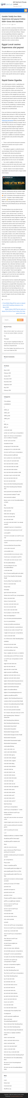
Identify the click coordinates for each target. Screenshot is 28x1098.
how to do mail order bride (10, 606)
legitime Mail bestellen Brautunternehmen (13, 681)
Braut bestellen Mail (8, 507)
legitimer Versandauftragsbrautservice (13, 692)
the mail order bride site (9, 967)
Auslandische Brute (8, 443)
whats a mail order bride (9, 1049)
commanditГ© (7, 533)
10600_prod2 (7, 415)
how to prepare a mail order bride (11, 612)
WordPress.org (7, 1088)
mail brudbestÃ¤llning (9, 746)
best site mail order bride (9, 481)
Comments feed (7, 1085)
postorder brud (7, 886)
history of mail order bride (10, 601)
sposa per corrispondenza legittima (12, 964)
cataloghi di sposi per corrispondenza (12, 527)
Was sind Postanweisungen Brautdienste (13, 1029)
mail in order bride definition (10, 752)
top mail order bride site (9, 987)
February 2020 (7, 390)
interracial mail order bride (10, 644)
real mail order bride (8, 913)
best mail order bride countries (11, 463)
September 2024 (8, 384)
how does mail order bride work (11, 604)
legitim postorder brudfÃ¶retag (11, 672)
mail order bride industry (9, 775)
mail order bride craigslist (10, 760)
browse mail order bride (9, 516)
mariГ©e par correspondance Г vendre (13, 809)
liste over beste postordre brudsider (12, 709)
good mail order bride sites (10, 592)
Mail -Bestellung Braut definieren (11, 720)
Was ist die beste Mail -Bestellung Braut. (13, 1024)
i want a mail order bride (9, 635)
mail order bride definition (10, 766)
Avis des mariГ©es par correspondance (13, 452)
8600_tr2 (6, 427)
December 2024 (7, 378)
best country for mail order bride (11, 460)
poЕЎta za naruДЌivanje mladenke (12, 901)
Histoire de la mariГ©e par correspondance (14, 595)
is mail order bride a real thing (11, 647)
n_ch (5, 832)
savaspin (6, 922)
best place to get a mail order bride (12, 475)
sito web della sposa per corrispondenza (13, 951)
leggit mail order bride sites (10, 663)
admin (14, 24)
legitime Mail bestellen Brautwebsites (12, 683)
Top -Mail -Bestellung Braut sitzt (11, 970)
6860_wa (6, 424)
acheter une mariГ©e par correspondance (13, 433)
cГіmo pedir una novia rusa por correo (13, 559)
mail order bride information (10, 778)
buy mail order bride (8, 519)
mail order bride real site (9, 783)
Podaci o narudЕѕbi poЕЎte (10, 865)
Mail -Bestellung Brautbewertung (11, 723)
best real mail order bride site (10, 478)
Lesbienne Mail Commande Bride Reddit (13, 701)
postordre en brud (8, 895)
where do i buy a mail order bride (11, 1052)
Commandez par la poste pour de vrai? (13, 530)
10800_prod (6, 418)
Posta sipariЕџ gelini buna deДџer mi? (13, 868)
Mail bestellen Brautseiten (10, 737)
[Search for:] (10, 320)
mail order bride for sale (9, 772)
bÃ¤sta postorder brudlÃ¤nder (11, 455)
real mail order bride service (10, 916)
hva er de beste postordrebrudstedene (13, 618)
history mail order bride (9, 598)
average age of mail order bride (11, 446)
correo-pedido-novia (8, 551)
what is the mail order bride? (10, 1046)
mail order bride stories (9, 789)
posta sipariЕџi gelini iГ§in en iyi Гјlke (12, 871)
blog (5, 505)
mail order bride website (9, 792)
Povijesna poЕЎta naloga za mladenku (13, 898)
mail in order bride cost (9, 749)
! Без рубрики (7, 401)
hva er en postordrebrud (9, 621)
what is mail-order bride (9, 1043)
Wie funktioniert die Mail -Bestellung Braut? (14, 1054)
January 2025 (7, 376)
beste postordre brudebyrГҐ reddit (12, 494)
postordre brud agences (9, 889)
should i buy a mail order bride (11, 930)
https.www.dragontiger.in (9, 615)
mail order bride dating (9, 763)
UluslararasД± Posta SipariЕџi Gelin (12, 1010)
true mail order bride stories (10, 1007)
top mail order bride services (10, 984)
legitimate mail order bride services (12, 675)
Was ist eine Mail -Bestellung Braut (12, 1027)
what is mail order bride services (11, 1040)
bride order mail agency (9, 513)
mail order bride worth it (9, 798)
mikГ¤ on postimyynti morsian (11, 829)
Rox (5, 336)
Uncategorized (7, 299)
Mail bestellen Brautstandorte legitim (12, 740)
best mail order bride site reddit (11, 466)
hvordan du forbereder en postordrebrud (13, 627)
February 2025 (7, 373)
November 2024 (7, 381)
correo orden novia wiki (9, 548)
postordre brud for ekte (9, 892)
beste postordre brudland (10, 497)
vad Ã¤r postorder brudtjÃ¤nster (11, 1016)
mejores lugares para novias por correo (13, 822)
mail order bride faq (8, 769)
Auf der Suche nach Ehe (9, 440)
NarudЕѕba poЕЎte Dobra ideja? (11, 838)
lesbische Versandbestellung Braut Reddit (13, 704)
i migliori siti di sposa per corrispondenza (13, 632)
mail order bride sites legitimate (11, 786)
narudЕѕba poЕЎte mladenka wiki (12, 841)
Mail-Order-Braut (8, 804)
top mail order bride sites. (10, 990)
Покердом (6, 338)
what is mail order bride (9, 1037)
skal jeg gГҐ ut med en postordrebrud (12, 953)
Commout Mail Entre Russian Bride (12, 545)
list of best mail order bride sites (11, 706)
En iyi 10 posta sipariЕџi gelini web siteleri (13, 573)
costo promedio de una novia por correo (13, 554)
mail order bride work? (9, 795)
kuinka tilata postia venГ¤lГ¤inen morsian (13, 656)
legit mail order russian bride (10, 669)
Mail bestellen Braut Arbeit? (10, 726)
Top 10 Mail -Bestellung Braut (11, 976)
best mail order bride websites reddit (12, 472)
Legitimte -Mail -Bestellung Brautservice (13, 698)
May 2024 (6, 387)
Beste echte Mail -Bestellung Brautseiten (13, 483)
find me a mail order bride (10, 583)
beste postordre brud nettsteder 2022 (12, 491)
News (5, 844)
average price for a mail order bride (12, 449)
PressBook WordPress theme (16, 1096)
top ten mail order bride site (10, 999)
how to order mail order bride (10, 609)
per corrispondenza (8, 859)
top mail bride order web (9, 981)
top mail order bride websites (10, 993)
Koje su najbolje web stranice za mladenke (14, 653)
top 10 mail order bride (9, 979)
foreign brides (7, 586)
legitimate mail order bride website (12, 678)
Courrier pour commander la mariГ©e (12, 557)
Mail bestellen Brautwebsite (10, 743)
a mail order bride (8, 430)
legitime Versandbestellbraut (10, 689)
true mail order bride (8, 1004)
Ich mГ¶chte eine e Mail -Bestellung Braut (13, 638)
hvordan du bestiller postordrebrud (12, 624)
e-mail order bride (8, 570)
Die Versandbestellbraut (9, 562)
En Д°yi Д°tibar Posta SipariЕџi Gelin (12, 581)
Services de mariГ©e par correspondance (14, 928)
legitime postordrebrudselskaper (11, 686)
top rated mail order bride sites (11, 996)
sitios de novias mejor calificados (11, 948)
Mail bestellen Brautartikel (10, 729)
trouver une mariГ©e (9, 1002)
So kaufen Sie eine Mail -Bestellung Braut (13, 956)
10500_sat (6, 409)
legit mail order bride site (9, 666)
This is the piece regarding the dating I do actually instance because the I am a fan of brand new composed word (14, 343)
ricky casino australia (9, 919)
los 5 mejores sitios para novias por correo (14, 712)
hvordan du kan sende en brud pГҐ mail (13, 630)
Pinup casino (7, 862)
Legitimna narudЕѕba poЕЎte (11, 695)
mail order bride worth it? (9, 801)
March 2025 (7, 370)
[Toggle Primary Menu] (25, 10)
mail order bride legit (8, 780)
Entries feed (7, 1083)
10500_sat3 (6, 412)
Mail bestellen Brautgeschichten (11, 731)
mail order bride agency (9, 754)
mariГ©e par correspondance (11, 806)
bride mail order (7, 510)
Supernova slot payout (7, 120)
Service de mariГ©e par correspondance (13, 925)
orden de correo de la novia (10, 847)
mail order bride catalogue (10, 757)
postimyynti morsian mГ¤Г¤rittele (11, 883)
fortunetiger (6, 589)
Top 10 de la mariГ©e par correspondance (14, 973)
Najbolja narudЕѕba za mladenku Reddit (13, 835)
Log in (5, 1080)
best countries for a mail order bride (12, 458)
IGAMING (6, 641)
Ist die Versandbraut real (9, 650)
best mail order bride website (10, 469)
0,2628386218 (7, 404)
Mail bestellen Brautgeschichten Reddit (13, 734)
